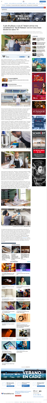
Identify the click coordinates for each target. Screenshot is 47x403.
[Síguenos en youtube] (39, 394)
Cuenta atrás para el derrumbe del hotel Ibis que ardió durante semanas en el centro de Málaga (40, 55)
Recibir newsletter (41, 386)
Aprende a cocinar (31, 3)
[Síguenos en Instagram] (35, 394)
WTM (41, 3)
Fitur (37, 3)
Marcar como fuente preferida (38, 396)
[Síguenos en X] (34, 394)
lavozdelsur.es (43, 1)
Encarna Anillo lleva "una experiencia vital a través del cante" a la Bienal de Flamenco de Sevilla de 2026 (41, 39)
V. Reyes (7, 57)
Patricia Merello (4, 260)
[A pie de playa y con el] (23, 1)
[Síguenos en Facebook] (40, 394)
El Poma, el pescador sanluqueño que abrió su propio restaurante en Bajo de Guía (15, 257)
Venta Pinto (25, 237)
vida (2, 11)
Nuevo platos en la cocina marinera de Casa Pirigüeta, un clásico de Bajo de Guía (25, 256)
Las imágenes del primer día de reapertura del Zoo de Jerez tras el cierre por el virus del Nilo (41, 51)
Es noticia (3, 5)
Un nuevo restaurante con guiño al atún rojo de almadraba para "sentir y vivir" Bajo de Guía (6, 257)
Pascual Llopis (35, 5)
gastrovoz (5, 11)
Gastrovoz (25, 3)
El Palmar (14, 59)
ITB (39, 3)
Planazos (6, 3)
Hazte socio (19, 395)
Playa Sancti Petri (30, 5)
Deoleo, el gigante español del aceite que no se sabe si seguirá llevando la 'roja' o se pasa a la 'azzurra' (41, 47)
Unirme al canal (10, 386)
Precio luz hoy (8, 5)
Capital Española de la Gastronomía (15, 3)
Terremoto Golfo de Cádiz (15, 5)
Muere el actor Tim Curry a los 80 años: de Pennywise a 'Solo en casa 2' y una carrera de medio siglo (41, 43)
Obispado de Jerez (23, 5)
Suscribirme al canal (24, 386)
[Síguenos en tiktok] (37, 394)
